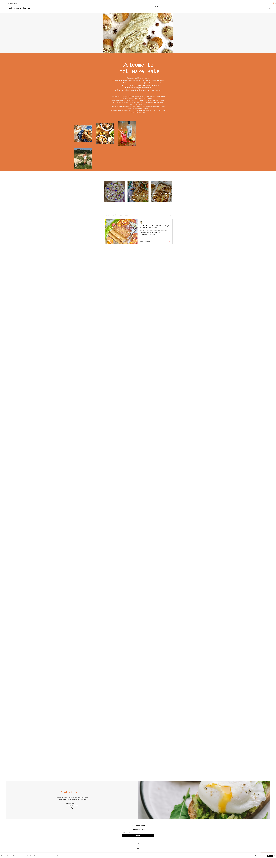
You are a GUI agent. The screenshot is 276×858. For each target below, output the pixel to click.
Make (120, 215)
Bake (126, 215)
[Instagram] (269, 8)
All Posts (107, 215)
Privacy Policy (57, 855)
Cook (114, 215)
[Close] (274, 856)
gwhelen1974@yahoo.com (12, 3)
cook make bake (18, 8)
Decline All (262, 855)
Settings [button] (256, 855)
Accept (269, 855)
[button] (170, 215)
